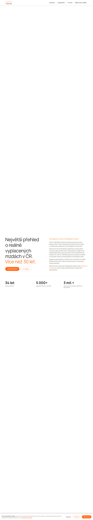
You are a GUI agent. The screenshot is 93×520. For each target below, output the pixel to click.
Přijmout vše (87, 517)
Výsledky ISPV (61, 2)
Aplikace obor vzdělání (80, 2)
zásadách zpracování (27, 517)
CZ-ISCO (70, 2)
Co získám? (26, 269)
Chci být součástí (12, 269)
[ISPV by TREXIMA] (8, 2)
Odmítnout (76, 517)
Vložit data (52, 2)
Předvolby (68, 517)
